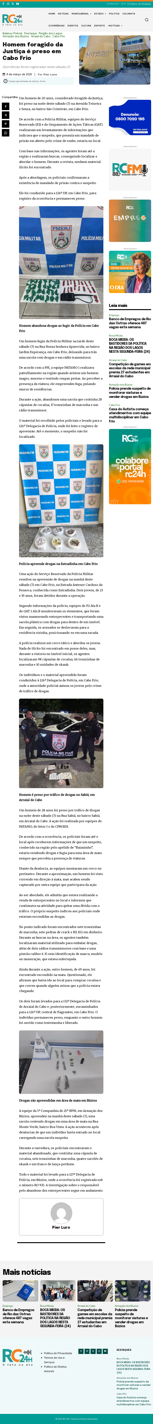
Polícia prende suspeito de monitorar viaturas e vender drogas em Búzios (130, 392)
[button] (146, 19)
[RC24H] (13, 20)
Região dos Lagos (50, 33)
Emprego (114, 315)
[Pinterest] (5, 124)
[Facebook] (3, 3)
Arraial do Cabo (41, 36)
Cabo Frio (58, 36)
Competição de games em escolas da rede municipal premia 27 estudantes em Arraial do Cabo (94, 1318)
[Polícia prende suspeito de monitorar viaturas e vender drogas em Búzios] (133, 1291)
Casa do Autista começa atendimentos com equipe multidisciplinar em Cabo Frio (134, 1401)
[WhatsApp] (5, 133)
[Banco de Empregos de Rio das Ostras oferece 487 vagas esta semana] (20, 1291)
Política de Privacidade (58, 1353)
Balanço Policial (12, 33)
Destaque (30, 33)
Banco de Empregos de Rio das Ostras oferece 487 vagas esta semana (130, 323)
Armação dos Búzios (16, 36)
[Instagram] (8, 3)
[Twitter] (12, 3)
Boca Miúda (116, 335)
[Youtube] (17, 3)
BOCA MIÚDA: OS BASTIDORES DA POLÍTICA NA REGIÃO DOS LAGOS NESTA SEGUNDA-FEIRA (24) (55, 1318)
